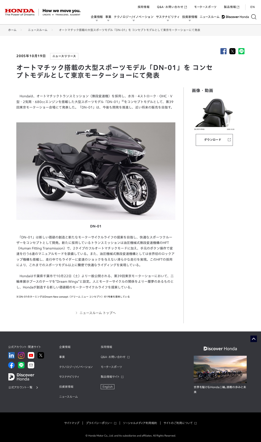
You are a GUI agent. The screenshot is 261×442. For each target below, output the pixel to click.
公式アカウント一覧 (20, 387)
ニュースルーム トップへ (98, 313)
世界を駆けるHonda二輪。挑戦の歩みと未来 (220, 389)
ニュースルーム (209, 16)
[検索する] (253, 16)
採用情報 (144, 7)
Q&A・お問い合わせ (170, 7)
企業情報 (97, 16)
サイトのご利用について (178, 423)
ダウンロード (212, 139)
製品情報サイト (110, 376)
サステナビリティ (168, 16)
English (108, 386)
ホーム (12, 30)
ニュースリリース (64, 56)
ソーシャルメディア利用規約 (140, 423)
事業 (108, 16)
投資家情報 (189, 16)
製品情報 (230, 7)
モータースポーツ (205, 7)
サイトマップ (71, 423)
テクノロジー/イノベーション (134, 16)
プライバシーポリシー (99, 423)
